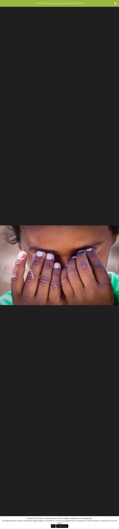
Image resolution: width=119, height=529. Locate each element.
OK (53, 526)
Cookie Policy (62, 526)
